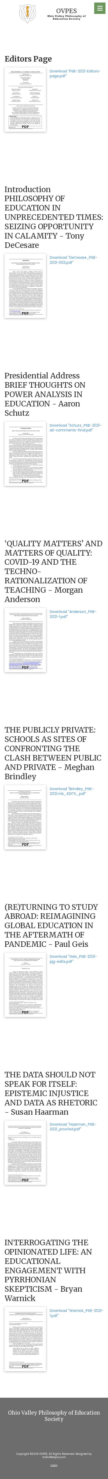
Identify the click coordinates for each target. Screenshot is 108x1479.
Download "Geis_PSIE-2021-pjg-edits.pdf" (73, 959)
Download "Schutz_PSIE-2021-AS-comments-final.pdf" (75, 428)
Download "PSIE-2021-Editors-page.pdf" (75, 74)
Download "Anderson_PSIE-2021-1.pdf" (73, 614)
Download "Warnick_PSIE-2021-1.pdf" (76, 1313)
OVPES (66, 11)
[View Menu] (99, 8)
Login (54, 1465)
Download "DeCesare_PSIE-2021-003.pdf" (73, 260)
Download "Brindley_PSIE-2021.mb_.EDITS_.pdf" (72, 791)
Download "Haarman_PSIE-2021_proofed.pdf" (73, 1127)
